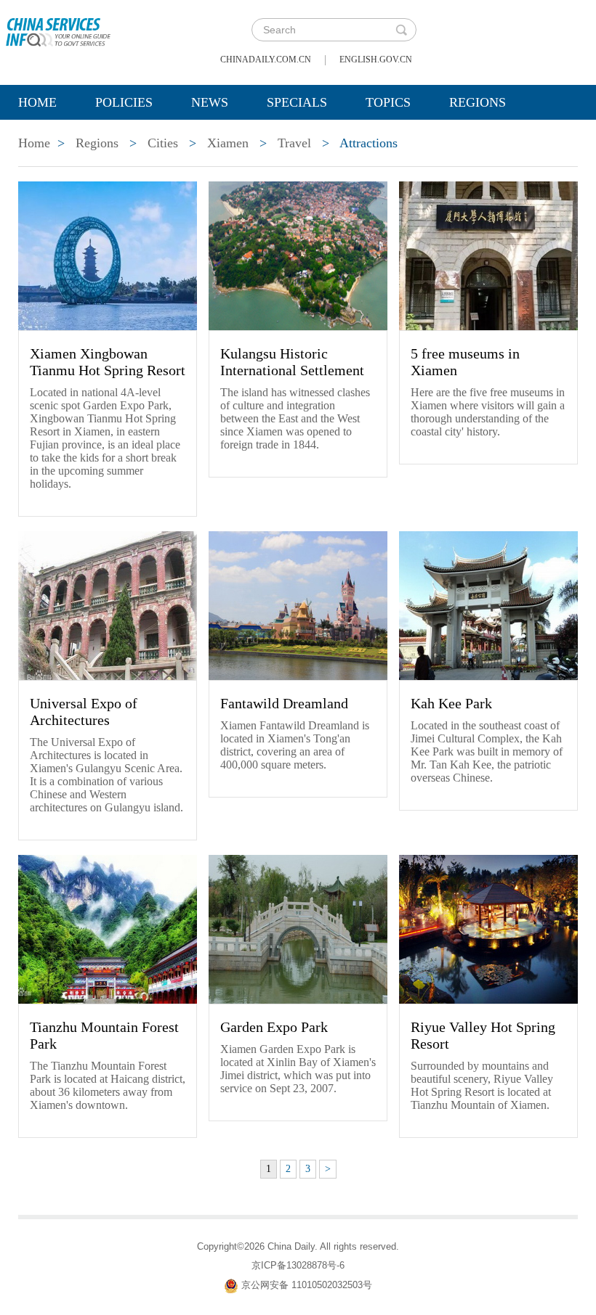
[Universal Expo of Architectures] (107, 604)
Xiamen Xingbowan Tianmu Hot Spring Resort (107, 361)
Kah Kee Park (451, 703)
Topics (388, 102)
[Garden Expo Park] (298, 928)
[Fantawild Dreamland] (298, 604)
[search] (401, 30)
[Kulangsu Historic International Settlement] (298, 255)
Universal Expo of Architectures (83, 711)
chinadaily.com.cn (265, 59)
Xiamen (228, 143)
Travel (294, 143)
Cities (163, 143)
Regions (477, 102)
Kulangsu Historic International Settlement (292, 361)
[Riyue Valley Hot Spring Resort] (488, 928)
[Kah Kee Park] (488, 604)
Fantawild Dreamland (284, 703)
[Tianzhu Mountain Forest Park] (107, 928)
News (209, 102)
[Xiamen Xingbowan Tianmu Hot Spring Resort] (107, 255)
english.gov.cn (375, 59)
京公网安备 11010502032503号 (306, 1284)
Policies (124, 102)
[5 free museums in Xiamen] (488, 255)
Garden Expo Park (274, 1027)
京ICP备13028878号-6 (298, 1265)
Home (37, 102)
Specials (297, 102)
